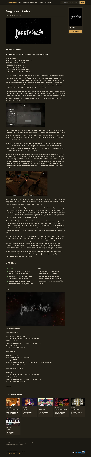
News (36, 2)
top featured (8, 386)
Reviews (32, 2)
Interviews (41, 2)
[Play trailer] (35, 309)
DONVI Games (10, 451)
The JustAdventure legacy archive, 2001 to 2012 (15, 453)
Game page (76, 31)
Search (82, 2)
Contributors (48, 2)
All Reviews (82, 395)
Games (19, 2)
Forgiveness (72, 27)
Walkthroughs (25, 2)
